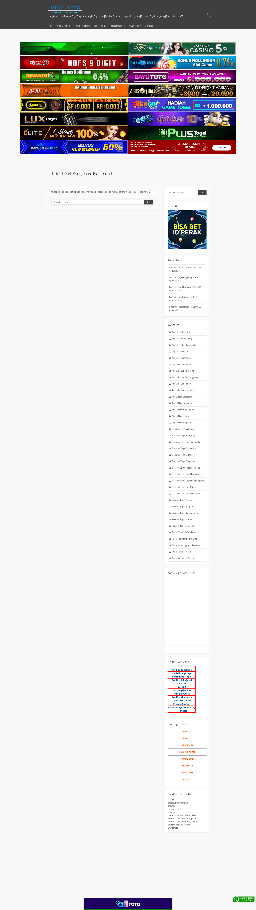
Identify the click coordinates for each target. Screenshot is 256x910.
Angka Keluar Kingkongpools (185, 377)
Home (50, 25)
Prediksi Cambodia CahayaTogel (182, 821)
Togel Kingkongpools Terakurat (186, 545)
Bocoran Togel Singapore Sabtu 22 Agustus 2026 (185, 308)
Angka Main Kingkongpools (184, 409)
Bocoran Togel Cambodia (183, 428)
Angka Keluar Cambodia (182, 364)
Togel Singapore (117, 25)
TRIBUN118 (187, 765)
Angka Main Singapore (182, 422)
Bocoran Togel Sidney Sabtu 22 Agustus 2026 (183, 299)
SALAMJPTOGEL (187, 752)
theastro (172, 812)
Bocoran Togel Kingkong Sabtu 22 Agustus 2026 (184, 279)
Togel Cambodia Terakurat (184, 532)
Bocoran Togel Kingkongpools (186, 442)
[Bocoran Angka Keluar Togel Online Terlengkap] (65, 9)
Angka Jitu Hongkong (182, 338)
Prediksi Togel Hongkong (183, 506)
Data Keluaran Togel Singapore (186, 493)
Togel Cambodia (64, 25)
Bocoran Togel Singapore (183, 461)
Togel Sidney (100, 25)
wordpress (173, 827)
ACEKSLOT (187, 738)
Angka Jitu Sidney (180, 351)
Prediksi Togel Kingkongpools (185, 513)
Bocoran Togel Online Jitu (184, 448)
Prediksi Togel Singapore (183, 525)
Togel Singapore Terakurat (184, 558)
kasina (171, 799)
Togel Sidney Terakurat (182, 551)
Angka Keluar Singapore (183, 390)
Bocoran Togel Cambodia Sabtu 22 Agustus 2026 (185, 269)
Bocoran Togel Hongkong (184, 435)
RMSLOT (187, 731)
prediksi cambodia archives (180, 824)
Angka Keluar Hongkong (183, 370)
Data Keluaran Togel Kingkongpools (188, 480)
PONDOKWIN (187, 758)
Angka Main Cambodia (182, 396)
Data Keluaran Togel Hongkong (186, 474)
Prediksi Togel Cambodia (183, 500)
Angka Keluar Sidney (181, 383)
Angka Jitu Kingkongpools (184, 345)
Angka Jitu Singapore (181, 357)
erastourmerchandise (178, 802)
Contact (149, 25)
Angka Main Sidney (180, 416)
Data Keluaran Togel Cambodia (186, 467)
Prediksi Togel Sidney (182, 519)
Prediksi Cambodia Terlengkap (182, 818)
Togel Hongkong (82, 25)
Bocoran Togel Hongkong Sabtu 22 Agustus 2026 (185, 289)
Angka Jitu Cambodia (181, 332)
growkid (171, 805)
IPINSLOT (187, 779)
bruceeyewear (174, 809)
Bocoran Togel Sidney (182, 454)
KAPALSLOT (187, 772)
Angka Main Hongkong (182, 403)
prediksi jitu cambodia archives (182, 815)
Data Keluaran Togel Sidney (184, 487)
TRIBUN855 (187, 745)
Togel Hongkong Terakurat (184, 538)
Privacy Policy (134, 25)
